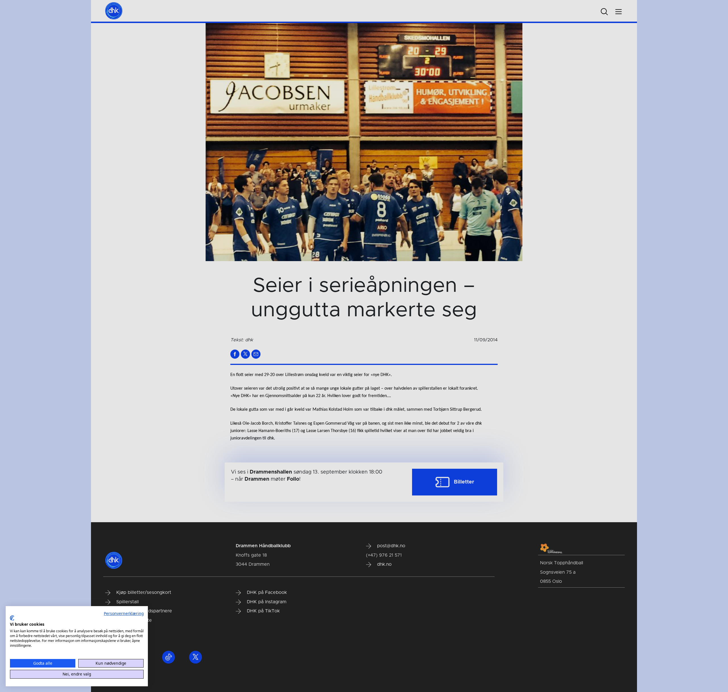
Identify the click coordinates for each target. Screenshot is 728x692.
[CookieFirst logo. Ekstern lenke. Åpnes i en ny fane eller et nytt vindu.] (12, 618)
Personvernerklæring (124, 613)
